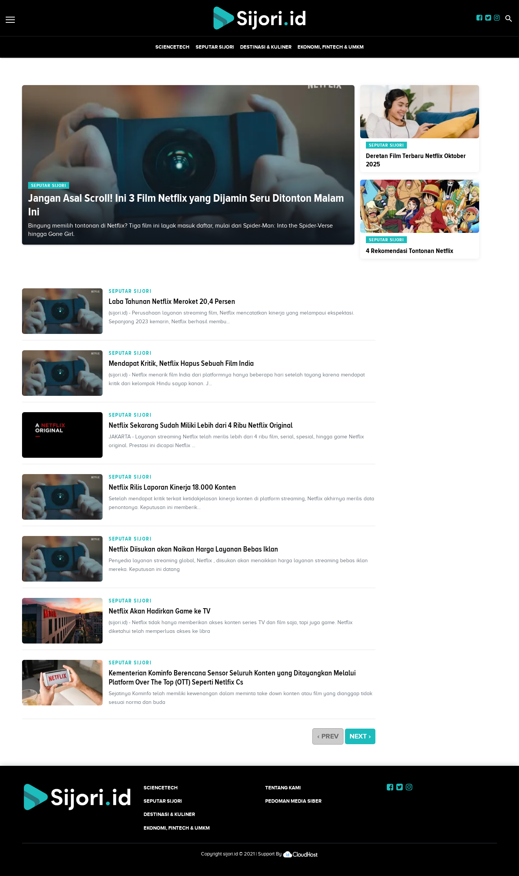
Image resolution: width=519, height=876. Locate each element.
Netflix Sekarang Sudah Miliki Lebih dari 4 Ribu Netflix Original (201, 425)
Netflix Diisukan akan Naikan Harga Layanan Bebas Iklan (193, 549)
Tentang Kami (283, 788)
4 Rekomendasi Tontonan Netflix (409, 251)
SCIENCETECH (172, 47)
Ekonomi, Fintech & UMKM (330, 47)
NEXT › (360, 736)
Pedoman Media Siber (293, 801)
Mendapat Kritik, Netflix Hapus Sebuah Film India (181, 363)
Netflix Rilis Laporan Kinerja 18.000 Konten (172, 487)
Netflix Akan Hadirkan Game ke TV (159, 611)
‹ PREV (328, 736)
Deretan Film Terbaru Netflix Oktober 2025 (416, 160)
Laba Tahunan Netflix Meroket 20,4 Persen (172, 301)
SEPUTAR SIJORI (215, 47)
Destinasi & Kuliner (265, 47)
